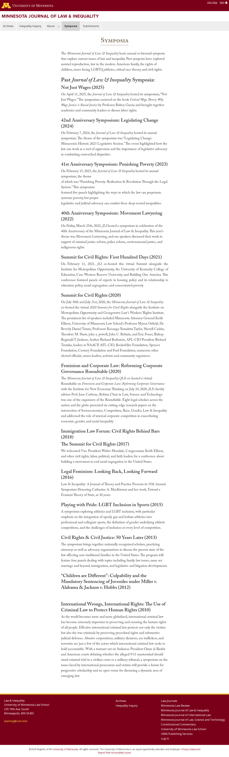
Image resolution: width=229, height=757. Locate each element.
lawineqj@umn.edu (15, 721)
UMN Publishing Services (177, 734)
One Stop (212, 2)
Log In (165, 738)
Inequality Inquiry (30, 26)
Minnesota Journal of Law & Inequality (50, 16)
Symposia (70, 26)
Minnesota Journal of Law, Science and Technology (193, 720)
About (51, 26)
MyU (222, 2)
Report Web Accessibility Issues (114, 752)
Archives (8, 26)
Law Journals (169, 701)
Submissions (91, 26)
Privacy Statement (190, 749)
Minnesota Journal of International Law (186, 715)
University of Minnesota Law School (183, 729)
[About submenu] (58, 26)
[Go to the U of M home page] (27, 5)
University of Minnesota (65, 749)
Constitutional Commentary (178, 724)
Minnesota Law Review (175, 705)
